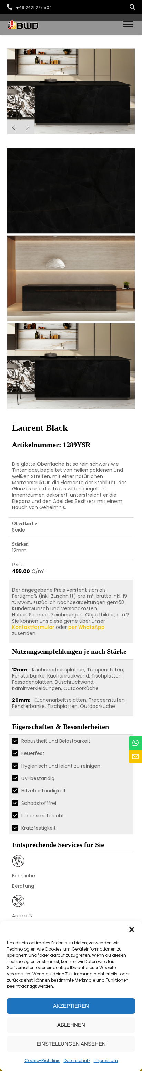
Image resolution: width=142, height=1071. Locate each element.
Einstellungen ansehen (71, 1044)
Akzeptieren (71, 1006)
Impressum (106, 1060)
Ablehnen (71, 1025)
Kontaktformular (33, 627)
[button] (131, 929)
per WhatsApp (86, 627)
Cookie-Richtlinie (42, 1060)
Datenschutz (77, 1060)
